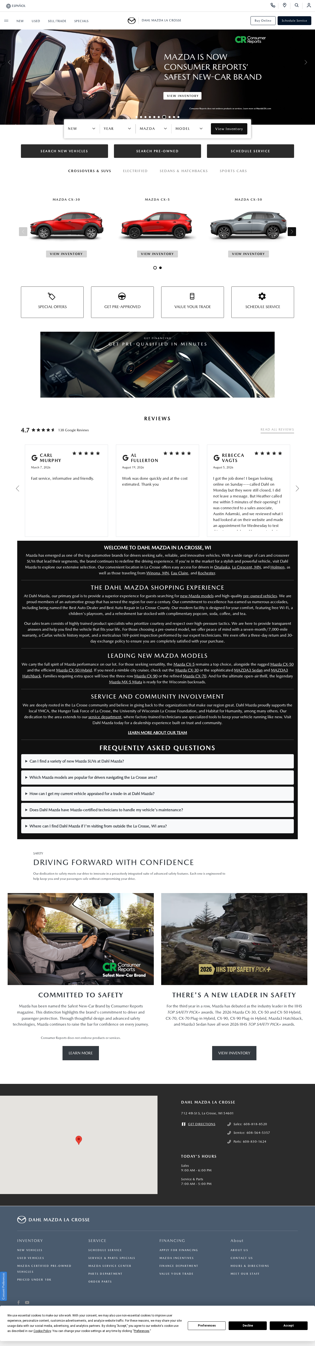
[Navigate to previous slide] (3, 62)
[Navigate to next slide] (311, 62)
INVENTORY (30, 1240)
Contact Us (242, 1258)
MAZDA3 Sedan (248, 670)
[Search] (298, 6)
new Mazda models (197, 596)
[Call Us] (274, 6)
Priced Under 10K (34, 1279)
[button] (79, 1140)
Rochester (206, 573)
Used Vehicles (30, 1258)
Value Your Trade (176, 1273)
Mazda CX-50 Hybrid (74, 670)
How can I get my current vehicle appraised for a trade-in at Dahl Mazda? (92, 793)
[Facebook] (19, 1303)
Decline (248, 1325)
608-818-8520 (255, 1124)
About (237, 1240)
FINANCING (172, 1240)
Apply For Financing (178, 1250)
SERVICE (97, 1240)
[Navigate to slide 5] (154, 117)
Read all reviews (277, 429)
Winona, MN (157, 573)
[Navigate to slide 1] (137, 117)
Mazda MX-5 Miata (125, 682)
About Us (239, 1250)
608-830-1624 (255, 1141)
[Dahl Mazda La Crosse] (133, 20)
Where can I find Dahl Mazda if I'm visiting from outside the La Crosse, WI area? (98, 826)
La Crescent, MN (246, 567)
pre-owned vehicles (260, 596)
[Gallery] (157, 62)
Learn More (81, 1053)
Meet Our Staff (245, 1273)
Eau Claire (179, 573)
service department (104, 717)
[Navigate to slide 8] (170, 117)
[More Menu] (6, 20)
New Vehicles (30, 1250)
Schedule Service (294, 20)
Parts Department (105, 1273)
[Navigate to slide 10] (178, 117)
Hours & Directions (250, 1266)
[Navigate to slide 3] (145, 117)
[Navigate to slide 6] (159, 117)
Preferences (207, 1325)
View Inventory (234, 1053)
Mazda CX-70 (194, 676)
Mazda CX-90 (146, 676)
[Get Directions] (286, 6)
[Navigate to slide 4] (150, 117)
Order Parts (100, 1281)
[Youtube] (27, 1303)
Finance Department (178, 1266)
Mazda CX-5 (184, 664)
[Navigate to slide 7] (164, 117)
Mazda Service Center (109, 1266)
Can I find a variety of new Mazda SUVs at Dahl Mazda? (77, 761)
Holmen (277, 567)
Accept (289, 1325)
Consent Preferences (3, 1286)
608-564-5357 (258, 1133)
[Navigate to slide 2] (141, 117)
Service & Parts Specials (111, 1258)
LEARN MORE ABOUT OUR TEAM (157, 732)
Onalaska (222, 567)
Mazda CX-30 (187, 670)
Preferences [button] (141, 1331)
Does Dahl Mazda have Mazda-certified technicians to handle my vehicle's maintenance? (106, 810)
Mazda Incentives (176, 1258)
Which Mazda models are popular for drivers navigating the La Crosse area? (93, 777)
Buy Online (263, 20)
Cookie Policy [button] (42, 1331)
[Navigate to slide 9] (174, 117)
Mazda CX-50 (282, 664)
